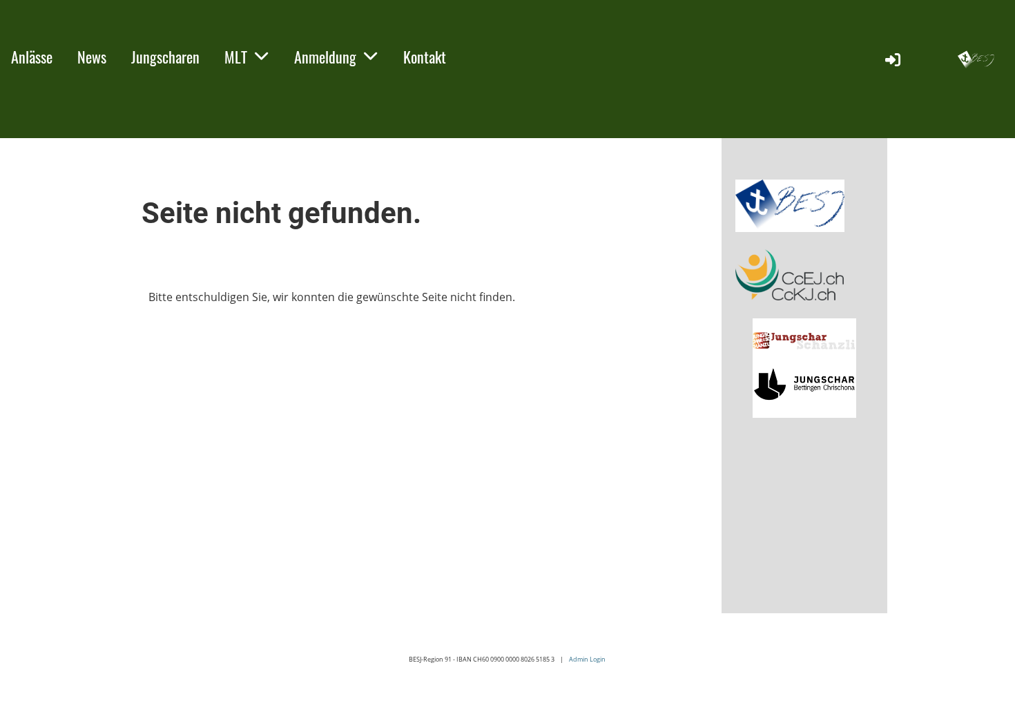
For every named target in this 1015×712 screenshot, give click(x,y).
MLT (235, 57)
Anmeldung (325, 57)
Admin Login (587, 659)
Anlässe (31, 57)
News (91, 57)
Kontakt (424, 57)
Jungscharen (165, 57)
